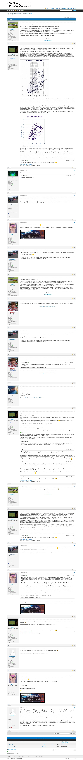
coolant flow (11, 744)
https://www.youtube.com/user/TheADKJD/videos (34, 397)
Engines (24, 13)
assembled (66, 742)
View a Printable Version (12, 749)
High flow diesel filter (12, 746)
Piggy (44, 744)
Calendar (70, 8)
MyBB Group (19, 758)
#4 (74, 195)
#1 (74, 21)
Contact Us (9, 756)
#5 (74, 222)
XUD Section (28, 13)
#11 (74, 385)
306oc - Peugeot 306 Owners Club (18, 756)
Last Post (62, 742)
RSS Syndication (41, 756)
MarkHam (44, 746)
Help (75, 8)
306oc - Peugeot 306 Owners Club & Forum (14, 13)
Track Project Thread (47, 40)
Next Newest (15, 733)
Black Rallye (41, 306)
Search (52, 8)
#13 (74, 486)
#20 (74, 707)
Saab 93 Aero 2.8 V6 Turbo (50, 306)
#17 (74, 618)
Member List (63, 8)
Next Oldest (10, 733)
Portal (47, 8)
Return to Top (27, 756)
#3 (74, 170)
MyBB (12, 758)
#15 (74, 545)
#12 (74, 410)
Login (17, 10)
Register (21, 10)
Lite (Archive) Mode (33, 756)
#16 (74, 572)
